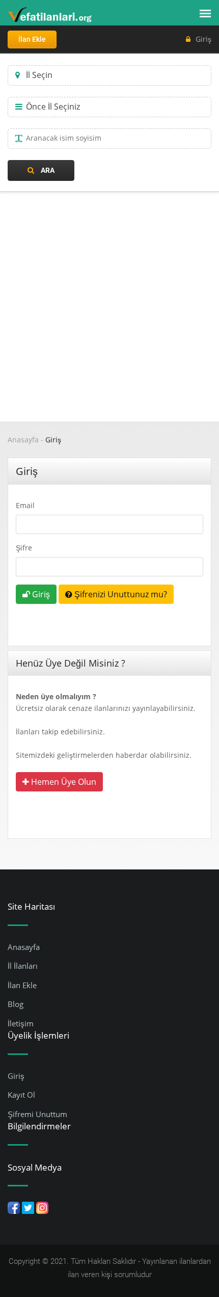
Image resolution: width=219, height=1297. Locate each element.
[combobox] (109, 75)
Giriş (203, 39)
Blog (15, 1004)
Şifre (24, 547)
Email (25, 505)
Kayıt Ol (21, 1095)
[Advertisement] (109, 306)
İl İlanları (23, 966)
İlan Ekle (32, 39)
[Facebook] (14, 1207)
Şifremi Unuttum (37, 1114)
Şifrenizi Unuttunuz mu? (119, 594)
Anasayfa (23, 439)
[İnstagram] (42, 1207)
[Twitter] (28, 1207)
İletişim (21, 1023)
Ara (46, 170)
